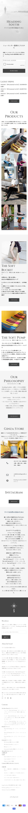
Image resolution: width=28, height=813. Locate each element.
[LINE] (8, 698)
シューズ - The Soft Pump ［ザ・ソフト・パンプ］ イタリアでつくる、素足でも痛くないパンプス (15, 712)
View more (14, 101)
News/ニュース (7, 747)
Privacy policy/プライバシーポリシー (11, 787)
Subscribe (14, 71)
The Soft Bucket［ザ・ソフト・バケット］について (15, 733)
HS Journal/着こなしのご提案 (11, 742)
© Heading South (14, 797)
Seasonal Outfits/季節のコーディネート (13, 749)
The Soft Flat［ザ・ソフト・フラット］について (14, 737)
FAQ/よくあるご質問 (9, 761)
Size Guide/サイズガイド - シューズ (12, 756)
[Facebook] (10, 698)
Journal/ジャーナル (6, 740)
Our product (14, 416)
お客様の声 (4, 753)
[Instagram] (2, 698)
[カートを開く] (26, 2)
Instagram (14, 501)
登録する (6, 637)
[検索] (23, 2)
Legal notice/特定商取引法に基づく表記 (11, 785)
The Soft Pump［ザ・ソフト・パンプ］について (15, 729)
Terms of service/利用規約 (8, 790)
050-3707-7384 (17, 461)
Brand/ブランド (6, 726)
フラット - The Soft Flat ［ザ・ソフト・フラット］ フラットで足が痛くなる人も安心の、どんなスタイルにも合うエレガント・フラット (15, 723)
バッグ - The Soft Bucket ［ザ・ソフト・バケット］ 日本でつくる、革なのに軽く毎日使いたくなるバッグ (15, 717)
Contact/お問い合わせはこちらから (10, 763)
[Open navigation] (2, 1)
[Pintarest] (5, 698)
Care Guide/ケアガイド (10, 759)
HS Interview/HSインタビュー (11, 744)
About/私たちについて (7, 751)
